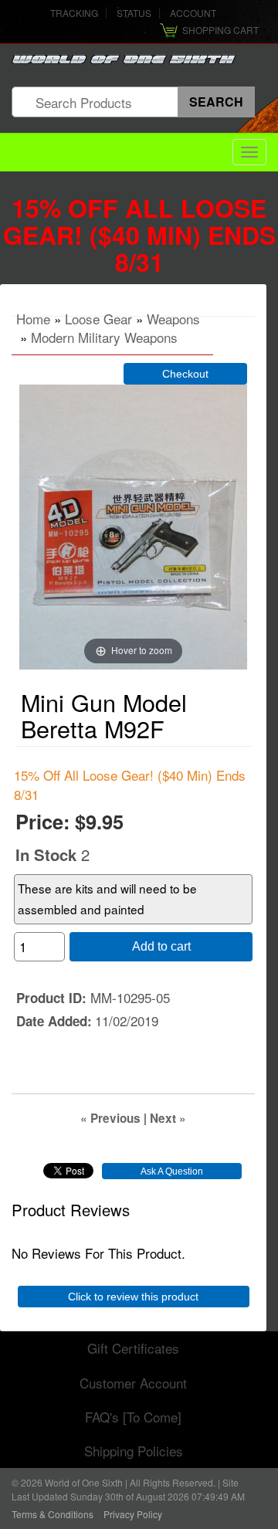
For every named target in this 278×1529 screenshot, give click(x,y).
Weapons (173, 318)
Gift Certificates (133, 1348)
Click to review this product (133, 1296)
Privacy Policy (132, 1514)
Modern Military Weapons (104, 337)
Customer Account (133, 1382)
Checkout (185, 374)
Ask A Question (172, 1171)
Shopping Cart (220, 29)
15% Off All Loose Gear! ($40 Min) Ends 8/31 (139, 235)
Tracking (74, 12)
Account (193, 12)
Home (33, 318)
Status (134, 12)
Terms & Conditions (52, 1514)
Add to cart (161, 946)
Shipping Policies (133, 1450)
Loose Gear (98, 318)
